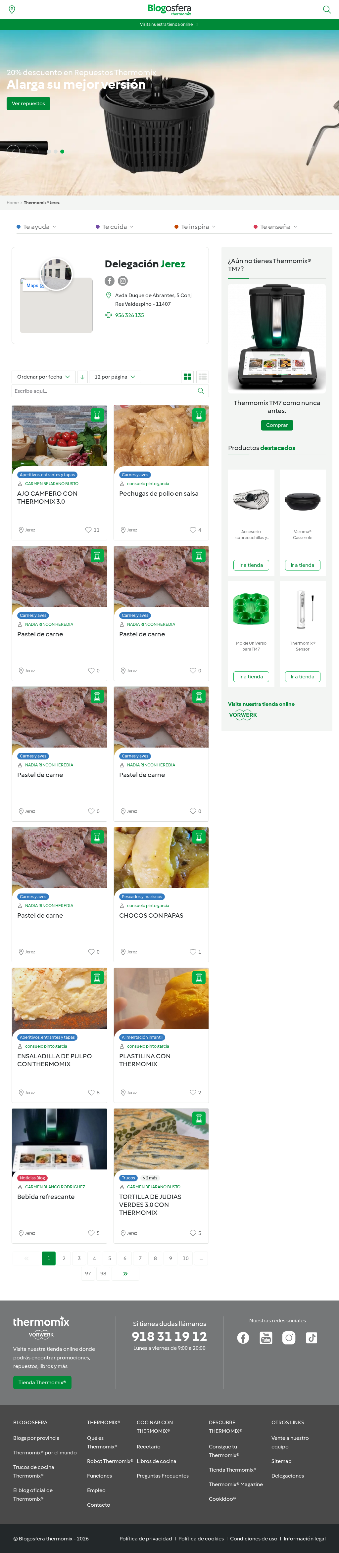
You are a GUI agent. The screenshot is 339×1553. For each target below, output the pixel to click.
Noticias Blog (32, 1177)
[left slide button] (13, 151)
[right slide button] (31, 151)
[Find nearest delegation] (12, 9)
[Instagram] (288, 1338)
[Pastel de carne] (59, 584)
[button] (327, 9)
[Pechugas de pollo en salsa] (161, 443)
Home (13, 202)
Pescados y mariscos (142, 896)
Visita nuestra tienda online (166, 24)
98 (103, 1273)
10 (186, 1258)
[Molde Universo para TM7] (251, 609)
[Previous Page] (26, 1258)
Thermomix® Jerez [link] (42, 202)
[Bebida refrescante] (59, 1147)
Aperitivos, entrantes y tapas (47, 474)
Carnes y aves (135, 474)
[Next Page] (125, 1274)
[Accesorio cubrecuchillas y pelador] (251, 498)
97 (88, 1273)
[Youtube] (266, 1338)
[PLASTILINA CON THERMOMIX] (161, 1006)
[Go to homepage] (169, 10)
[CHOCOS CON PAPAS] (161, 865)
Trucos (128, 1177)
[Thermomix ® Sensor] (303, 609)
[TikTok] (311, 1338)
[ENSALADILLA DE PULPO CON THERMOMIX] (59, 1006)
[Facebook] (243, 1338)
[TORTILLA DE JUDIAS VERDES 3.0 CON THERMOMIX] (161, 1147)
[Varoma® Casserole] (303, 498)
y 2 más (150, 1177)
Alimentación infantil (142, 1037)
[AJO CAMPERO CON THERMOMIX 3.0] (59, 443)
